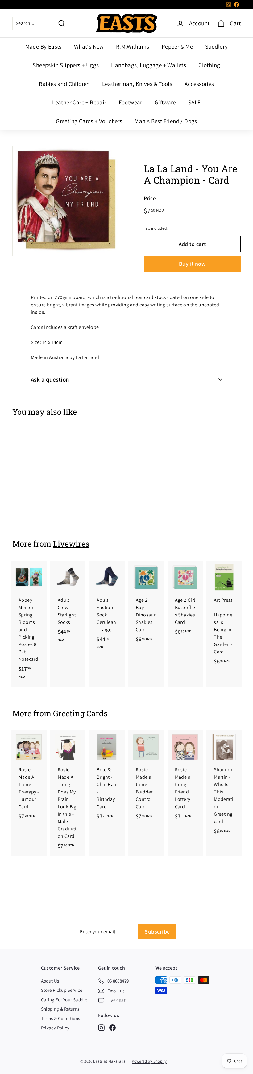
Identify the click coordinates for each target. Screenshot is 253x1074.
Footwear (130, 102)
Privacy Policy (55, 1028)
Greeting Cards (80, 713)
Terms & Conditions (60, 1018)
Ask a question (50, 379)
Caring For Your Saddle (64, 1000)
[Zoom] (68, 201)
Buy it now (192, 263)
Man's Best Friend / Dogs (166, 121)
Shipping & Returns (60, 1009)
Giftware (165, 102)
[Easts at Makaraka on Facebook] (112, 1027)
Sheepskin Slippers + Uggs (66, 65)
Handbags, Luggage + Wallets (148, 65)
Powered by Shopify (149, 1061)
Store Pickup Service (61, 990)
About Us (50, 981)
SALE (194, 102)
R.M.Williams (132, 46)
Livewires (71, 544)
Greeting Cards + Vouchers (89, 121)
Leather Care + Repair (79, 102)
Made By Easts (43, 46)
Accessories (199, 83)
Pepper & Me (177, 46)
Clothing (209, 65)
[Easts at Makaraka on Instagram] (101, 1027)
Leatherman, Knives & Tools (137, 83)
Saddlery (216, 46)
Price (150, 198)
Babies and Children (64, 83)
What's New (89, 46)
